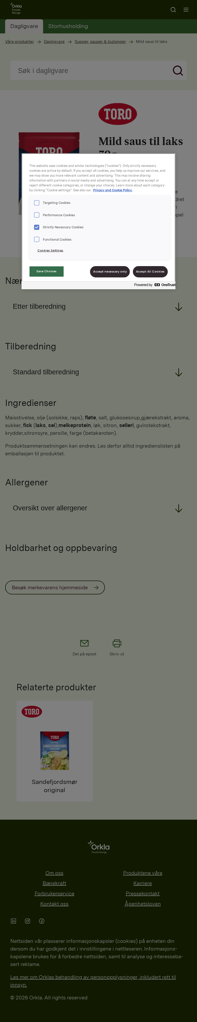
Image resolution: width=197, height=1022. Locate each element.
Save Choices (46, 271)
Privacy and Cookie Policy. (112, 190)
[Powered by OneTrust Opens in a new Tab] (153, 286)
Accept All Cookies (150, 271)
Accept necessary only (110, 271)
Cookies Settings (50, 250)
